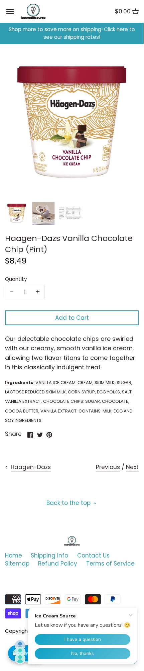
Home (13, 555)
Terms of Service (110, 564)
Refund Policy (57, 564)
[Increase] (37, 292)
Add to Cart (72, 318)
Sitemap (17, 564)
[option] (16, 213)
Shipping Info (49, 555)
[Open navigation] (10, 11)
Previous (108, 467)
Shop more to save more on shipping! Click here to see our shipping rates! (72, 33)
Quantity (16, 279)
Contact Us (93, 555)
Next (132, 467)
